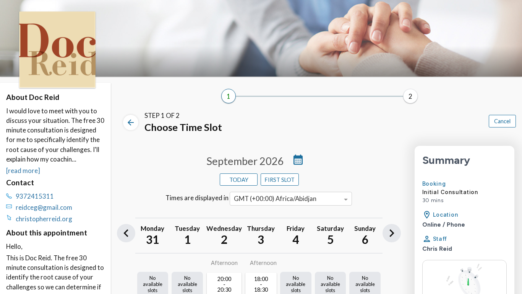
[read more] (23, 171)
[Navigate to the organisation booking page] (57, 86)
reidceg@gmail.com (44, 207)
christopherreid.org (44, 219)
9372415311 (35, 196)
